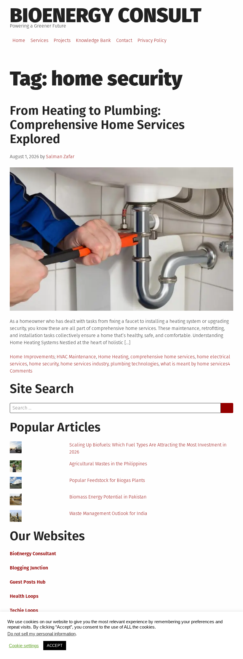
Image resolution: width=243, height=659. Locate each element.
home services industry (84, 364)
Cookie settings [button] (24, 645)
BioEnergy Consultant (33, 553)
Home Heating (113, 357)
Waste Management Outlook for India (108, 513)
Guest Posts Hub (28, 582)
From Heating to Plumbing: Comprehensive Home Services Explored (97, 124)
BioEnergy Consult (106, 15)
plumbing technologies (135, 364)
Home (18, 40)
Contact (124, 40)
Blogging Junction (29, 568)
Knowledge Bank (93, 40)
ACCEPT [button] (55, 645)
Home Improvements (32, 357)
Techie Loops (24, 610)
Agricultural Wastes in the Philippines (108, 464)
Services (39, 40)
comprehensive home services (162, 357)
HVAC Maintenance (76, 357)
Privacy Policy (152, 40)
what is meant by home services (194, 364)
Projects (62, 40)
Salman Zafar (60, 156)
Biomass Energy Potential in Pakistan (107, 497)
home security (43, 364)
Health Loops (24, 596)
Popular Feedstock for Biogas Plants (107, 480)
